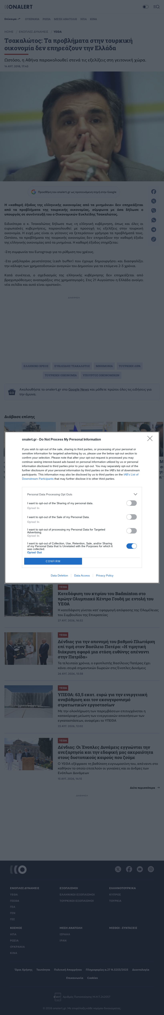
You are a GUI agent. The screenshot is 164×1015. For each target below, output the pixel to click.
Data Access (82, 575)
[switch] (131, 503)
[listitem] (82, 494)
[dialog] (82, 507)
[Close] (151, 440)
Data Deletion (59, 575)
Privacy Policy (104, 575)
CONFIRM (53, 561)
